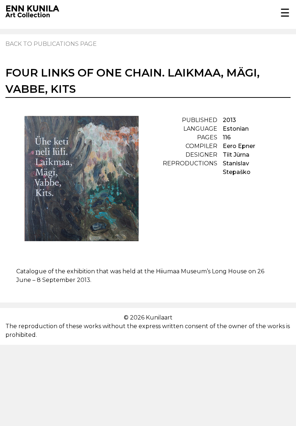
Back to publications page (51, 43)
